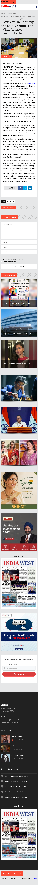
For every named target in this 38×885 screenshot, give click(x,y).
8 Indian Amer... (17, 755)
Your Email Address (10, 664)
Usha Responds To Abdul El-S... (17, 792)
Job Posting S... (17, 736)
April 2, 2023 (7, 56)
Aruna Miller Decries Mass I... (16, 787)
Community (11, 14)
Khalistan (31, 83)
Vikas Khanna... (17, 746)
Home (3, 14)
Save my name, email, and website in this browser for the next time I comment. (13, 259)
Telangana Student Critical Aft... (17, 364)
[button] (19, 388)
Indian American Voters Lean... (17, 776)
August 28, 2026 (18, 740)
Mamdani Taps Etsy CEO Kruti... (17, 781)
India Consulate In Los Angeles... (17, 303)
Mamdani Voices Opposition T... (17, 797)
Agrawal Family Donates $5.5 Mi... (18, 333)
